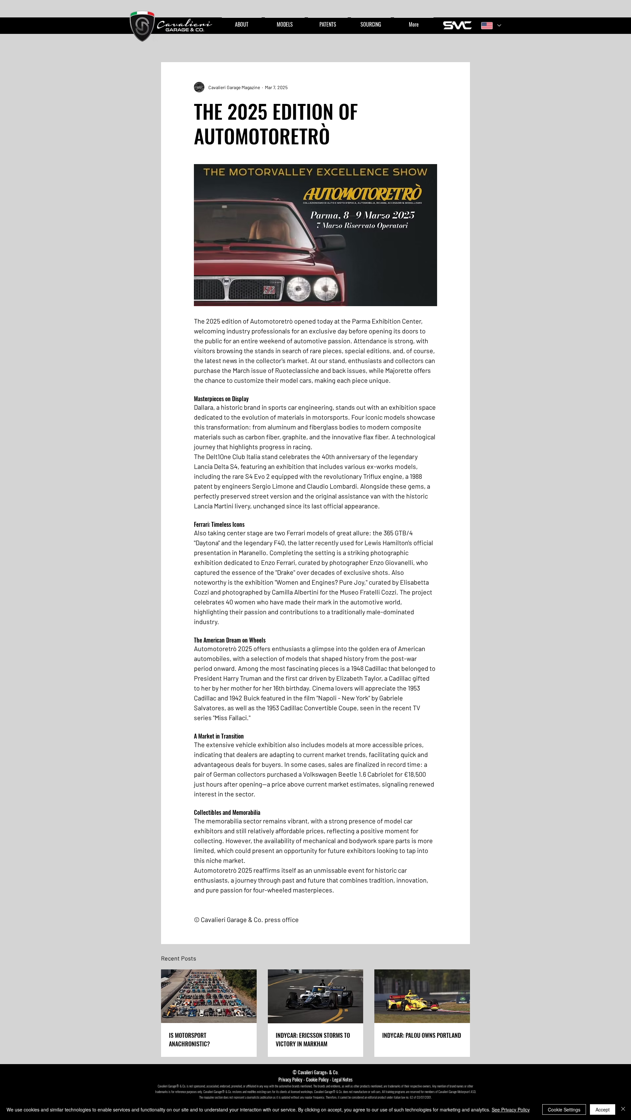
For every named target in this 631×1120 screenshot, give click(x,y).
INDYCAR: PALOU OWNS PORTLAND (421, 1035)
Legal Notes (342, 1079)
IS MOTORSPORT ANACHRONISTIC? (189, 1039)
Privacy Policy (290, 1079)
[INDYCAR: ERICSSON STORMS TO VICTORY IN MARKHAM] (315, 996)
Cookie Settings (564, 1109)
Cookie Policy (317, 1079)
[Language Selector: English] (491, 25)
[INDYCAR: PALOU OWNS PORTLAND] (422, 996)
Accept (603, 1109)
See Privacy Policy (511, 1109)
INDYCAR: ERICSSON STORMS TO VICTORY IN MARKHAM (313, 1039)
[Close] (623, 1109)
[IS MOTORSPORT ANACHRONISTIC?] (209, 996)
